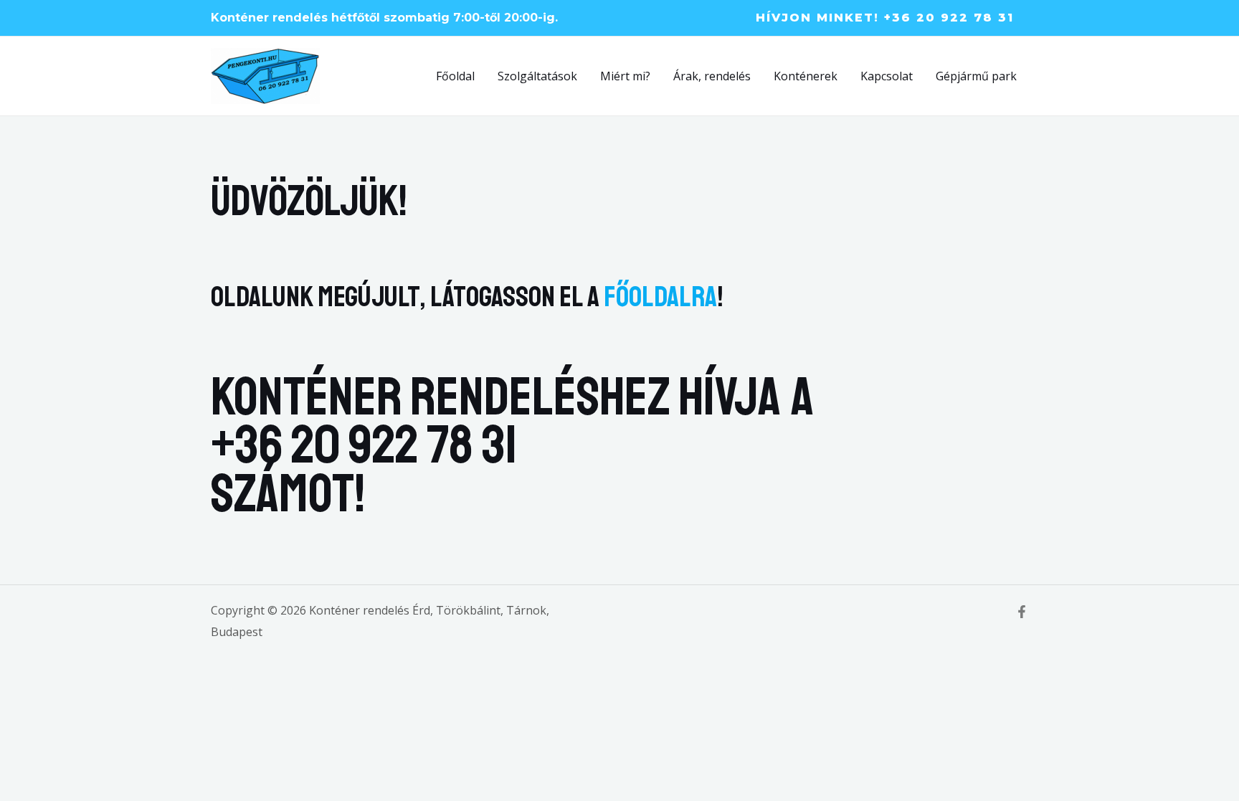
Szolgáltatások (537, 76)
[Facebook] (1021, 611)
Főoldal (455, 76)
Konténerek (805, 76)
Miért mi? (625, 76)
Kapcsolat (886, 76)
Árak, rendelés (712, 76)
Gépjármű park (976, 76)
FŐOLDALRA (660, 297)
